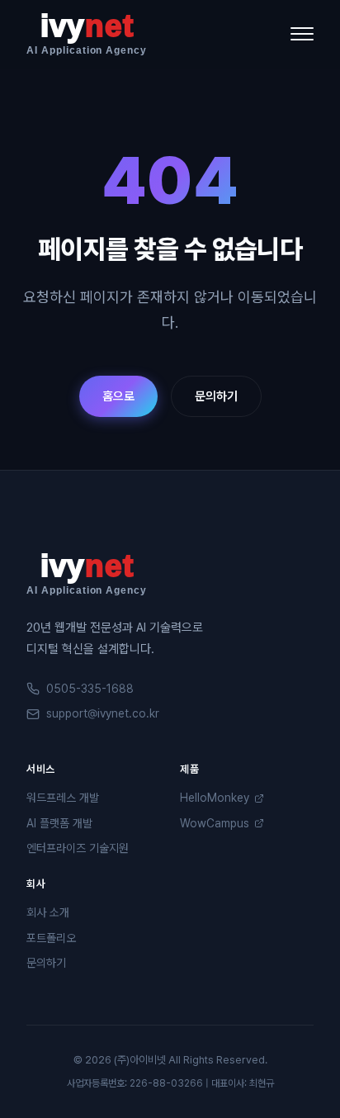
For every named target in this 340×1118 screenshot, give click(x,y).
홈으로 (118, 396)
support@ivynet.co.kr (102, 713)
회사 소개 (47, 912)
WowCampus (214, 823)
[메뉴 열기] (302, 33)
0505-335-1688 (90, 688)
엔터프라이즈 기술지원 (77, 848)
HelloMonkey (214, 797)
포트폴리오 (51, 938)
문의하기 (216, 396)
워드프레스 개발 (62, 797)
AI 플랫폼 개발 (59, 823)
